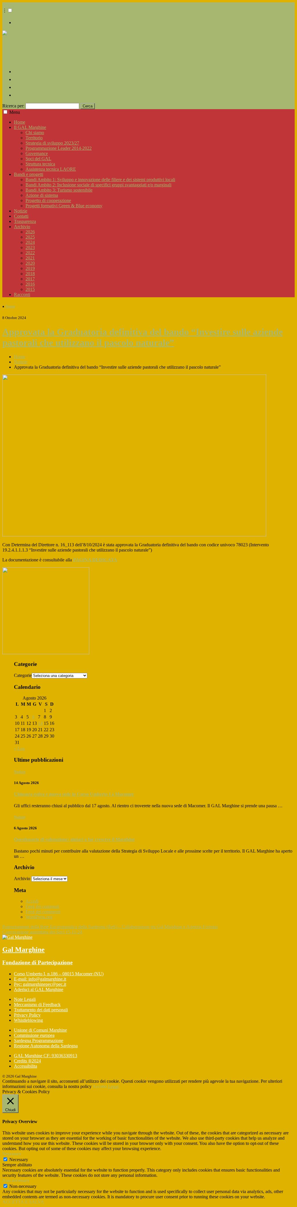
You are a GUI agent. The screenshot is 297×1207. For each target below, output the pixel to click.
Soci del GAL (38, 158)
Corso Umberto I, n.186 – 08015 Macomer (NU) (59, 973)
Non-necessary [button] (16, 1180)
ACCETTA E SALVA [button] (23, 1201)
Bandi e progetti (28, 174)
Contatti (21, 216)
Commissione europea (34, 1035)
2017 (30, 278)
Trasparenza (25, 221)
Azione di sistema (42, 195)
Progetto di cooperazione (48, 200)
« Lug (19, 748)
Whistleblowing (28, 1020)
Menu (14, 112)
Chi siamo (35, 132)
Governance (37, 153)
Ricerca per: (13, 105)
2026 (30, 231)
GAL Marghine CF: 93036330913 (45, 1055)
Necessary (18, 1159)
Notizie (20, 210)
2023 (30, 247)
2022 (30, 252)
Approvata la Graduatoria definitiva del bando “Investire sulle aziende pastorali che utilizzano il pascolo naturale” (142, 337)
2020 (30, 263)
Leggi (113, 1086)
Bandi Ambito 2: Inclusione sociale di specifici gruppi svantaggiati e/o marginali (98, 184)
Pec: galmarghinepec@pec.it (40, 984)
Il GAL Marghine (30, 127)
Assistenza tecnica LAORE (51, 169)
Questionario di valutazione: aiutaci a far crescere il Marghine (74, 839)
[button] (10, 10)
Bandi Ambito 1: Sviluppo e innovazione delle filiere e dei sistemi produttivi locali (100, 179)
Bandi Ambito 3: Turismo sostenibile (59, 190)
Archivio (22, 226)
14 (40, 723)
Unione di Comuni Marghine (40, 1030)
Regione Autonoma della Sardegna (46, 1045)
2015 (30, 289)
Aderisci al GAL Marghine (38, 989)
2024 (30, 242)
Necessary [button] (11, 1153)
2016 (30, 284)
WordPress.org (39, 916)
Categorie (23, 675)
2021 (30, 257)
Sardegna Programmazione (38, 1040)
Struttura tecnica (40, 163)
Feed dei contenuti (42, 906)
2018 (30, 273)
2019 (30, 268)
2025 (30, 237)
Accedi (32, 901)
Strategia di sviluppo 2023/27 (52, 142)
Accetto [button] (100, 1086)
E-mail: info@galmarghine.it (40, 979)
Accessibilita (25, 1066)
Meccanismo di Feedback (37, 1004)
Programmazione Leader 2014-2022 (59, 148)
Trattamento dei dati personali (41, 1009)
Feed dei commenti (43, 911)
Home (19, 122)
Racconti (22, 294)
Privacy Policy (27, 1015)
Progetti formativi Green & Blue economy (64, 205)
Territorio (34, 137)
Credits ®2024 (27, 1060)
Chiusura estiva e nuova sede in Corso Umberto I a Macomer (74, 794)
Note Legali (25, 999)
